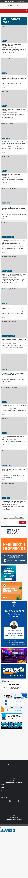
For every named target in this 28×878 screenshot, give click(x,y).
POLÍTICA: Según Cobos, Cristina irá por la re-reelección (13, 110)
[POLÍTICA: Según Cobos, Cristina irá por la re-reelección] (14, 99)
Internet (9, 335)
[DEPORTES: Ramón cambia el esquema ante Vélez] (14, 426)
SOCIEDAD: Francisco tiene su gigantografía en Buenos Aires (14, 307)
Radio (13, 237)
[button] (2, 10)
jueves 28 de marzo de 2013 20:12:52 (9, 309)
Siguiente (21, 517)
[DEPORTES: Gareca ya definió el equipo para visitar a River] (14, 458)
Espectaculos (9, 270)
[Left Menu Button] (1, 827)
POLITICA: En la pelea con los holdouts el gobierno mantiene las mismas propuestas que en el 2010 (13, 208)
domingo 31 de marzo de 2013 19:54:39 (10, 112)
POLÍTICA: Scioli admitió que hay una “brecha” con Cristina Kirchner (13, 45)
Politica (8, 138)
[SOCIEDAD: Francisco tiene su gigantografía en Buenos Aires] (14, 296)
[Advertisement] (14, 744)
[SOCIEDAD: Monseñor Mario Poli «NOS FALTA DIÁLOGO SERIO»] (14, 395)
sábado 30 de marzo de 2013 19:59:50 (10, 211)
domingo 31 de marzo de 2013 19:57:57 (10, 79)
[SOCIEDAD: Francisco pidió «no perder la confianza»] (14, 164)
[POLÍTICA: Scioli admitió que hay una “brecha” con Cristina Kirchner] (14, 34)
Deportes (9, 465)
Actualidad (4, 40)
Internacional (4, 335)
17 (16, 517)
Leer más (3, 54)
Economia (4, 203)
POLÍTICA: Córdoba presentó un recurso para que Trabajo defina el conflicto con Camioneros (14, 77)
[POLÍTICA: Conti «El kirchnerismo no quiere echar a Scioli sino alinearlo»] (14, 362)
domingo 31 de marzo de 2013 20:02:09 (10, 47)
